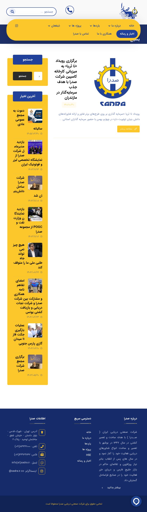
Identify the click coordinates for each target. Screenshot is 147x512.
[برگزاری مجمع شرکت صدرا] (35, 362)
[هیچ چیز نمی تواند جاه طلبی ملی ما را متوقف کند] (35, 250)
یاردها (88, 444)
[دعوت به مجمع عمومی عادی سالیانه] (35, 116)
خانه (88, 432)
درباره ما (86, 438)
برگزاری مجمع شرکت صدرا (19, 363)
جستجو (22, 76)
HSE (88, 455)
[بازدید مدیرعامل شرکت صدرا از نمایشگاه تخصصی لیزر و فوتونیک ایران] (35, 147)
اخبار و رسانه (84, 461)
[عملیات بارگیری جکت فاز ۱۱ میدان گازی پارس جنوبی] (35, 330)
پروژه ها (86, 449)
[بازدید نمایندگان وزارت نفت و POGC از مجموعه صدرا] (35, 214)
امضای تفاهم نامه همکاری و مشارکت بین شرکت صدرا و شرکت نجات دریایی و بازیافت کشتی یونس (28, 296)
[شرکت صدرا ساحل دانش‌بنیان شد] (35, 183)
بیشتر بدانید (114, 487)
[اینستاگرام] (16, 25)
